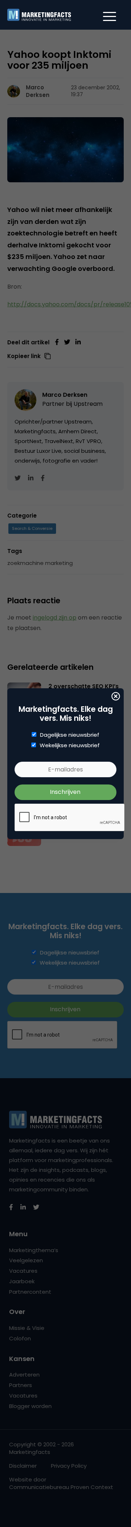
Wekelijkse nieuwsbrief (70, 745)
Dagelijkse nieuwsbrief (69, 735)
